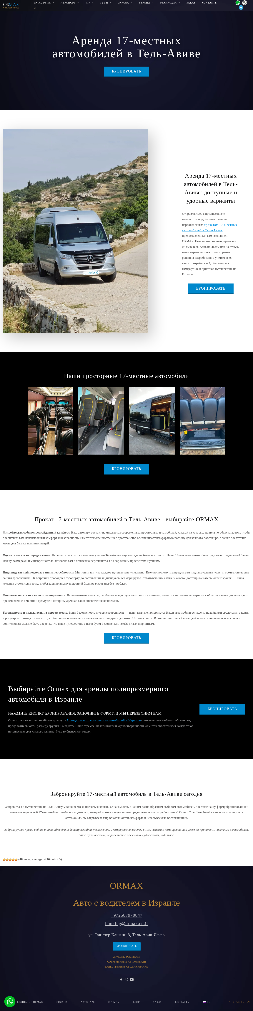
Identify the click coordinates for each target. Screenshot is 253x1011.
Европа (144, 2)
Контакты (209, 2)
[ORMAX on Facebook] (121, 980)
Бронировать (126, 71)
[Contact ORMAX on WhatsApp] (236, 2)
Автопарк (88, 1002)
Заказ (191, 2)
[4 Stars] (13, 859)
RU (35, 8)
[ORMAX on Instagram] (126, 980)
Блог (136, 1002)
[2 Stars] (7, 859)
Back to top (241, 1001)
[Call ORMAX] (243, 2)
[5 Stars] (16, 859)
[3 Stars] (10, 859)
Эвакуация (168, 2)
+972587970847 (126, 915)
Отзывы (114, 1002)
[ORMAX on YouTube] (131, 980)
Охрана (123, 2)
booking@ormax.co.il (126, 923)
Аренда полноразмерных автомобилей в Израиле (103, 720)
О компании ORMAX (28, 1002)
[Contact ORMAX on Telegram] (240, 7)
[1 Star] (4, 859)
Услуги (61, 1002)
